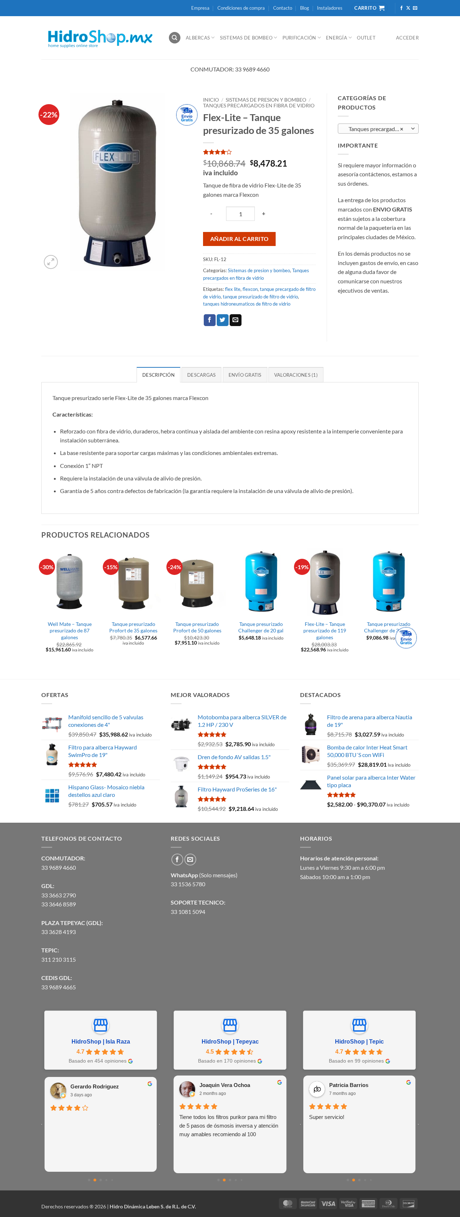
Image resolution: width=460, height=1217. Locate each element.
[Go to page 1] (94, 1180)
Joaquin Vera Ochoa (224, 1085)
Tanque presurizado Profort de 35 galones (133, 627)
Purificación (299, 38)
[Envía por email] (236, 320)
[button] (51, 262)
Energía (336, 38)
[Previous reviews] (41, 1124)
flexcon (250, 289)
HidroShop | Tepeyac (230, 1042)
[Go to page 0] (89, 1180)
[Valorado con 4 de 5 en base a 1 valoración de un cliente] (259, 152)
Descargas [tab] (201, 375)
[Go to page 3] (106, 1180)
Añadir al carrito (239, 239)
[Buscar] (174, 38)
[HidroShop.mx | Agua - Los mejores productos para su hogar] (99, 37)
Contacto (282, 8)
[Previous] (41, 612)
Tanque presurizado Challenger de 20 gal (261, 627)
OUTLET (366, 38)
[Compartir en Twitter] (223, 320)
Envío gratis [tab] (245, 375)
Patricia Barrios (348, 1085)
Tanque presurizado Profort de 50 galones (197, 627)
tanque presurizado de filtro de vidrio (260, 296)
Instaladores (329, 8)
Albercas (198, 38)
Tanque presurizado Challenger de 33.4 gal (388, 627)
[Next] (416, 612)
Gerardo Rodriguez (94, 1086)
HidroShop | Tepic (359, 1042)
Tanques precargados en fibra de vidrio (258, 105)
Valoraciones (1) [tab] (296, 375)
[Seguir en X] (408, 8)
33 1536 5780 (188, 884)
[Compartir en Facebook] (210, 320)
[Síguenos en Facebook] (401, 8)
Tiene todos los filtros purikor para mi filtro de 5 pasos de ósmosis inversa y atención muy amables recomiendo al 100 (228, 1125)
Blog (304, 8)
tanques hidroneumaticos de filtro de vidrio (246, 304)
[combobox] (378, 129)
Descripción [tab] (158, 375)
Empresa (200, 8)
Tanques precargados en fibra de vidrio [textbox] (378, 129)
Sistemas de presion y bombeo (266, 100)
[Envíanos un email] (415, 8)
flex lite (232, 289)
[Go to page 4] (112, 1180)
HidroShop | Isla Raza (101, 1042)
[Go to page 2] (101, 1180)
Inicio (211, 100)
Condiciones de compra (241, 8)
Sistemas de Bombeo (246, 38)
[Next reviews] (159, 1124)
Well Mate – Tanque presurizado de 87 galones (70, 630)
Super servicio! (326, 1117)
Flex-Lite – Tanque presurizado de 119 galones (324, 630)
